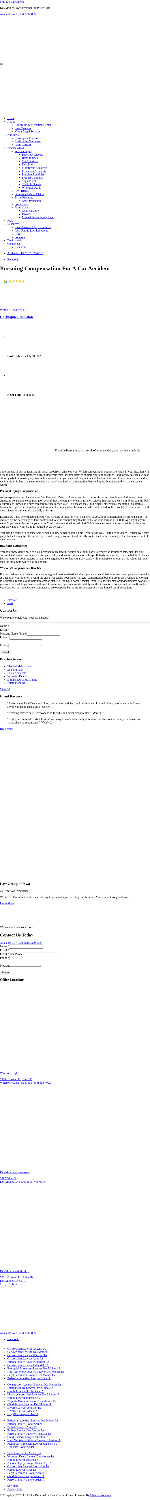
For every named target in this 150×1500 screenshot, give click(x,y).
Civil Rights (22, 190)
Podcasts (20, 237)
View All (5, 689)
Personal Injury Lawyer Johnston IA (28, 1361)
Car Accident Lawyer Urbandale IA (28, 1365)
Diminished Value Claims (29, 194)
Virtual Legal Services (27, 131)
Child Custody (30, 210)
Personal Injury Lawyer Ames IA (26, 1423)
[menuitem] (78, 118)
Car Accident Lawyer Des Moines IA (29, 1351)
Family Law (22, 207)
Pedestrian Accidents (34, 171)
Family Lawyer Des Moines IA (25, 1391)
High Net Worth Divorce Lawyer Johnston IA (34, 1440)
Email (4, 629)
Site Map (12, 1485)
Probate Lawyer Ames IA (22, 1427)
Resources (13, 223)
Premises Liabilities (33, 174)
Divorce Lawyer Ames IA (22, 1410)
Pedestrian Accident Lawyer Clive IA (29, 1378)
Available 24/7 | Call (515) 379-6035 (21, 942)
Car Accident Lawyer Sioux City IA (28, 1466)
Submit (5, 652)
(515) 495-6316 (36, 1181)
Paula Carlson (23, 144)
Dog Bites (28, 164)
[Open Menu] (1, 64)
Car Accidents (30, 161)
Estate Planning (24, 197)
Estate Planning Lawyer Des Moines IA (30, 1387)
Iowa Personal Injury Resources (33, 227)
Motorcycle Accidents (34, 167)
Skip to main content (12, 1)
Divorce (26, 214)
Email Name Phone (11, 954)
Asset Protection (31, 200)
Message (5, 645)
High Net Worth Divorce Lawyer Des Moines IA (35, 1371)
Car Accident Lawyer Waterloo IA (27, 1355)
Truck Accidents (31, 184)
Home (10, 118)
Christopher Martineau (28, 141)
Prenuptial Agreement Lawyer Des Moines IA (34, 1368)
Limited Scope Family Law (38, 217)
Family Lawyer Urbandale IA (24, 1459)
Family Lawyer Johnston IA (23, 1397)
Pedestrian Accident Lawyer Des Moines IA (32, 1420)
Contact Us (13, 243)
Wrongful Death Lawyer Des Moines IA (30, 1456)
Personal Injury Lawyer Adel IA (26, 1479)
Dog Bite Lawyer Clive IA (22, 1414)
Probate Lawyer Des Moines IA (25, 1430)
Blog (17, 233)
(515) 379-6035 (25, 253)
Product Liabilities (32, 177)
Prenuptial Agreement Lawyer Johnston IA (32, 1443)
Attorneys (13, 134)
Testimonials (14, 240)
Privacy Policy (15, 1489)
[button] (17, 281)
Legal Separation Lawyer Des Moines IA (31, 1375)
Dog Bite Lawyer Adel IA (22, 1446)
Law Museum (23, 128)
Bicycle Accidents (32, 154)
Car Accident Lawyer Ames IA (25, 1358)
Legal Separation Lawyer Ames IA (27, 1473)
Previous (12, 600)
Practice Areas (15, 148)
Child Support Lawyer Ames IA (25, 1476)
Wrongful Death (31, 187)
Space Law (21, 204)
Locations (20, 247)
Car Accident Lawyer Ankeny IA (26, 1348)
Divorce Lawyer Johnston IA (24, 1407)
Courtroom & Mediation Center (33, 124)
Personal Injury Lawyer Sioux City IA (29, 1463)
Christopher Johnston (27, 138)
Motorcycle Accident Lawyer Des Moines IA (33, 1394)
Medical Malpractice (19, 666)
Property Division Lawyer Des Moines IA (31, 1401)
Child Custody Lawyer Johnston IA (28, 1437)
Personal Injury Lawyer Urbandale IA (29, 1433)
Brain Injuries (30, 157)
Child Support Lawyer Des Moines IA (29, 1404)
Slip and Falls (15, 669)
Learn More (7, 903)
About (11, 121)
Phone (5, 637)
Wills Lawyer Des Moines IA (24, 1453)
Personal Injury (23, 151)
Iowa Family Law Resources (31, 230)
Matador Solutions (100, 1495)
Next (10, 603)
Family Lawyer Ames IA (21, 1469)
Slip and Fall (29, 181)
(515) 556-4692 (42, 1082)
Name (4, 625)
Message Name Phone (13, 633)
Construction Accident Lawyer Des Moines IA (34, 1384)
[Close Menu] (1, 67)
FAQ (10, 220)
